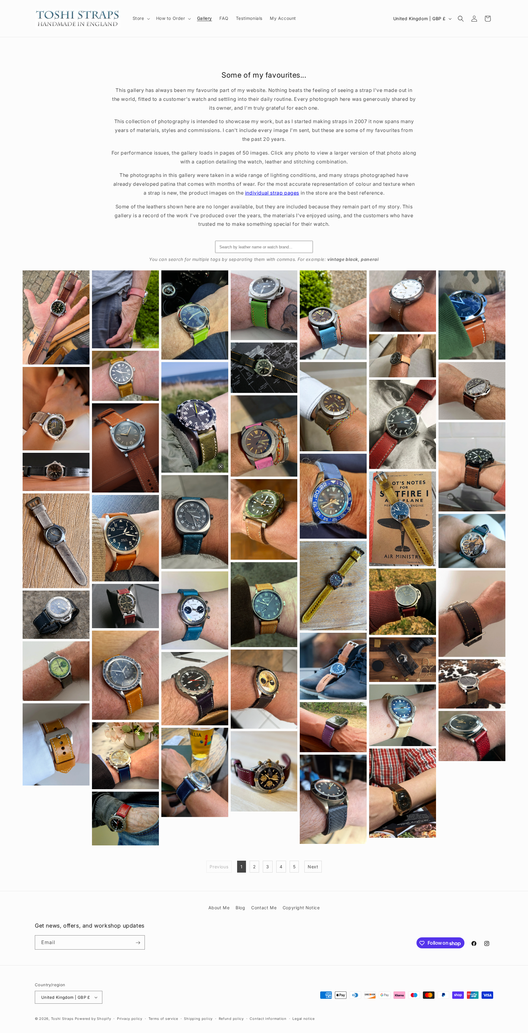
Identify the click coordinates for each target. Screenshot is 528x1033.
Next (313, 866)
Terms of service (163, 1019)
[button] (140, 18)
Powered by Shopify (93, 1019)
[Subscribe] (138, 943)
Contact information (268, 1019)
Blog (240, 907)
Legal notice (303, 1019)
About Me (219, 907)
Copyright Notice (301, 907)
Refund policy (231, 1019)
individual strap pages (272, 193)
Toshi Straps (62, 1019)
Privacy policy (129, 1019)
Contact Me (264, 907)
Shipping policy (198, 1019)
